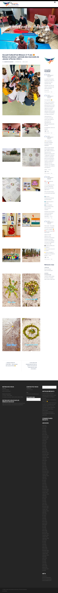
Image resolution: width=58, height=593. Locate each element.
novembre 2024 (45, 454)
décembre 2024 (45, 452)
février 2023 (44, 486)
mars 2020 (44, 529)
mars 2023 (44, 484)
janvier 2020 (44, 532)
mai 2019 (44, 542)
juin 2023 (44, 480)
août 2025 (44, 440)
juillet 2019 (44, 539)
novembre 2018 (45, 552)
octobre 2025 (45, 439)
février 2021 (44, 521)
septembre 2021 (45, 510)
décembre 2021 (45, 506)
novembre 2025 (45, 437)
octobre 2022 (45, 492)
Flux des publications (46, 577)
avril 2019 (44, 544)
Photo (48, 131)
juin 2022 (44, 498)
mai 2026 (44, 429)
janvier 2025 (44, 451)
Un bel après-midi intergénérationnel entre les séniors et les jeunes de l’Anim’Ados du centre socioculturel (31, 365)
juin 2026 (44, 428)
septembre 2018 (45, 555)
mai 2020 (44, 527)
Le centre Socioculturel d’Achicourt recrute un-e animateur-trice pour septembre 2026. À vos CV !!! (49, 404)
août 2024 (44, 458)
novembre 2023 (45, 472)
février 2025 (44, 449)
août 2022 (44, 495)
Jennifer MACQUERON (8, 61)
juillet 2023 (44, 478)
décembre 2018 (45, 550)
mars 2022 (44, 503)
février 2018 (44, 565)
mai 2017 (44, 570)
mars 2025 (44, 448)
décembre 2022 (45, 489)
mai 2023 (44, 481)
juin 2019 (44, 541)
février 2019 (44, 547)
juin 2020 (44, 526)
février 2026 (44, 434)
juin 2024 (44, 462)
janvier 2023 (44, 487)
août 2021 (44, 512)
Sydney (5, 591)
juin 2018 (44, 559)
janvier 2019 (44, 548)
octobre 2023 (45, 474)
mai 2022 (44, 500)
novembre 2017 (45, 568)
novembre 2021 (45, 507)
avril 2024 (44, 465)
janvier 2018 (44, 567)
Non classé (25, 61)
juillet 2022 (44, 497)
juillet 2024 (44, 460)
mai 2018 (44, 561)
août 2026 (44, 425)
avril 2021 (44, 518)
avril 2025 (44, 446)
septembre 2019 (45, 538)
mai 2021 (44, 516)
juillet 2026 (44, 426)
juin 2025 (44, 443)
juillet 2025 (44, 442)
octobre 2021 (45, 509)
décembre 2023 (45, 471)
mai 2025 (44, 445)
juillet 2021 (44, 513)
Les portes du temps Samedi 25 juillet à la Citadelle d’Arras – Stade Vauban (48, 409)
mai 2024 (44, 463)
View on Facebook (47, 173)
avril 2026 (44, 431)
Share (51, 173)
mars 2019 (44, 545)
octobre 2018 (45, 553)
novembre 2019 (45, 535)
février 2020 (44, 530)
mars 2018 (44, 564)
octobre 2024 (45, 455)
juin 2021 (44, 515)
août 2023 (44, 477)
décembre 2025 (45, 436)
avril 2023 (44, 483)
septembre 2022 (45, 494)
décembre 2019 (45, 533)
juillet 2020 (44, 524)
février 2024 (44, 468)
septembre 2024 (45, 457)
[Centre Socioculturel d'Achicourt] (10, 3)
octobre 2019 (45, 536)
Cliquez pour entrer (29, 31)
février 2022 (44, 504)
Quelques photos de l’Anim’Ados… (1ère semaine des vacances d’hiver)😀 (12, 364)
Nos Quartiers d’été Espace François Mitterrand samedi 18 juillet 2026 (48, 414)
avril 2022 (44, 501)
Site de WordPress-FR (46, 580)
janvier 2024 (44, 469)
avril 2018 (44, 562)
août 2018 (44, 556)
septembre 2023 (45, 475)
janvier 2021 (44, 523)
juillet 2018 (44, 558)
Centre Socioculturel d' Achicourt (50, 75)
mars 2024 (44, 466)
